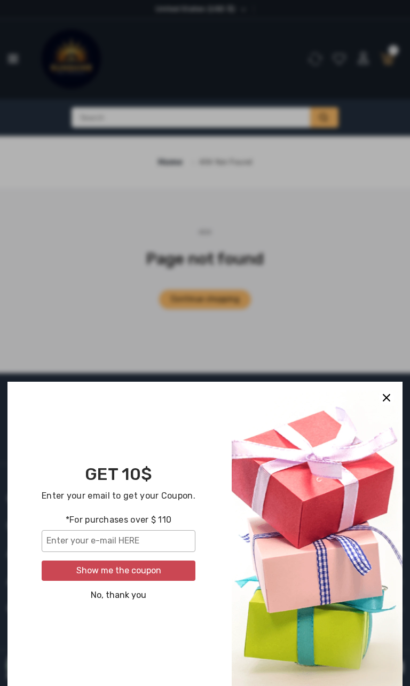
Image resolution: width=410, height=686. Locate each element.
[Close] (386, 397)
